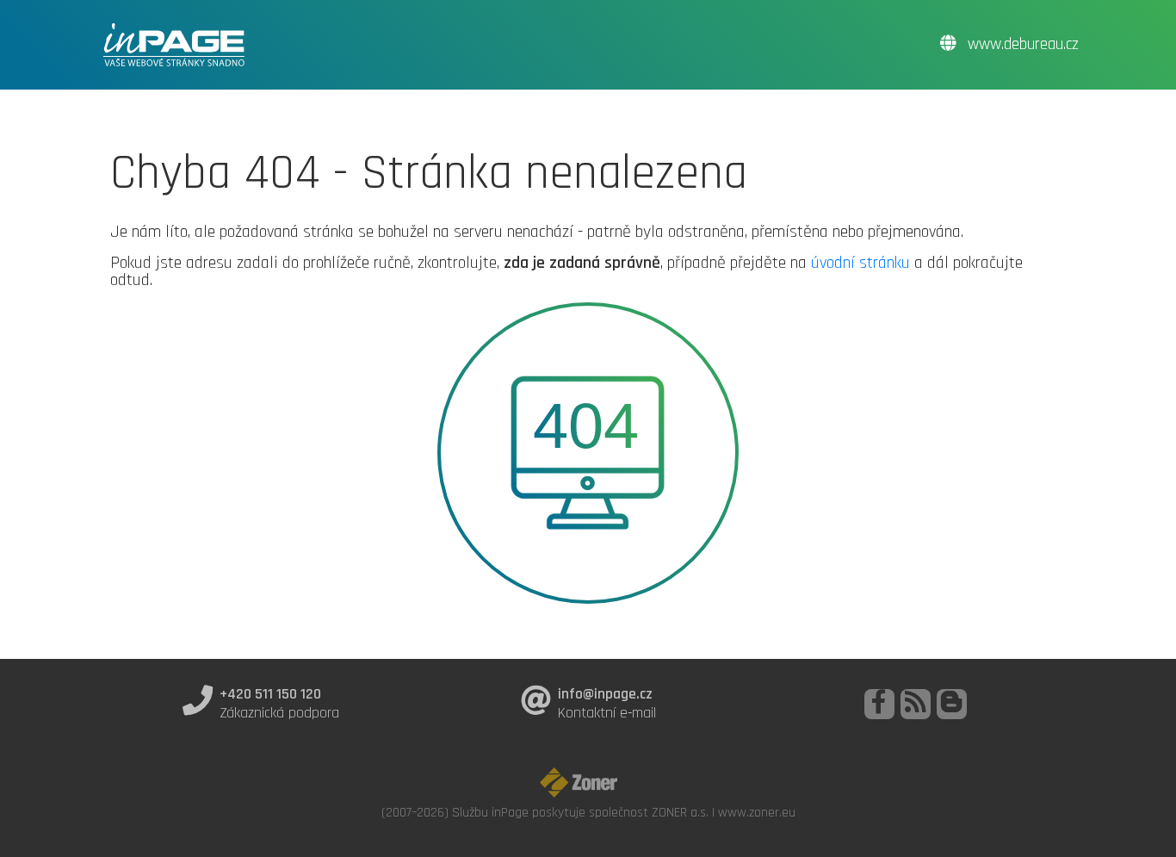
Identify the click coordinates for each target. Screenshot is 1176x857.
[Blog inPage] (952, 704)
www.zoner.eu (756, 812)
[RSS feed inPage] (916, 704)
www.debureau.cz (1021, 44)
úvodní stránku (860, 263)
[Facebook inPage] (879, 704)
